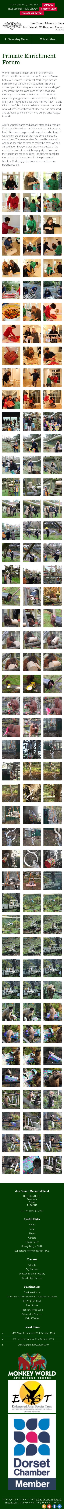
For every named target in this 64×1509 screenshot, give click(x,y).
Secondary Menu (18, 39)
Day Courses (32, 1269)
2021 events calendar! (24, 1339)
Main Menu (49, 39)
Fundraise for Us (32, 1292)
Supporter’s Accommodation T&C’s (32, 1250)
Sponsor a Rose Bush (32, 1309)
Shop (32, 1229)
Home (32, 1224)
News (32, 1233)
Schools (32, 1265)
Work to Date (24, 1344)
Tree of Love (32, 1305)
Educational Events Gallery (32, 1273)
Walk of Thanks (32, 1318)
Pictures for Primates (32, 1314)
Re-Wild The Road (32, 1301)
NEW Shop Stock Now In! (24, 1333)
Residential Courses (32, 1278)
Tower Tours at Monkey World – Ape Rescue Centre (32, 1296)
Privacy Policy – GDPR (32, 1246)
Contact (32, 1237)
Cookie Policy (32, 1241)
